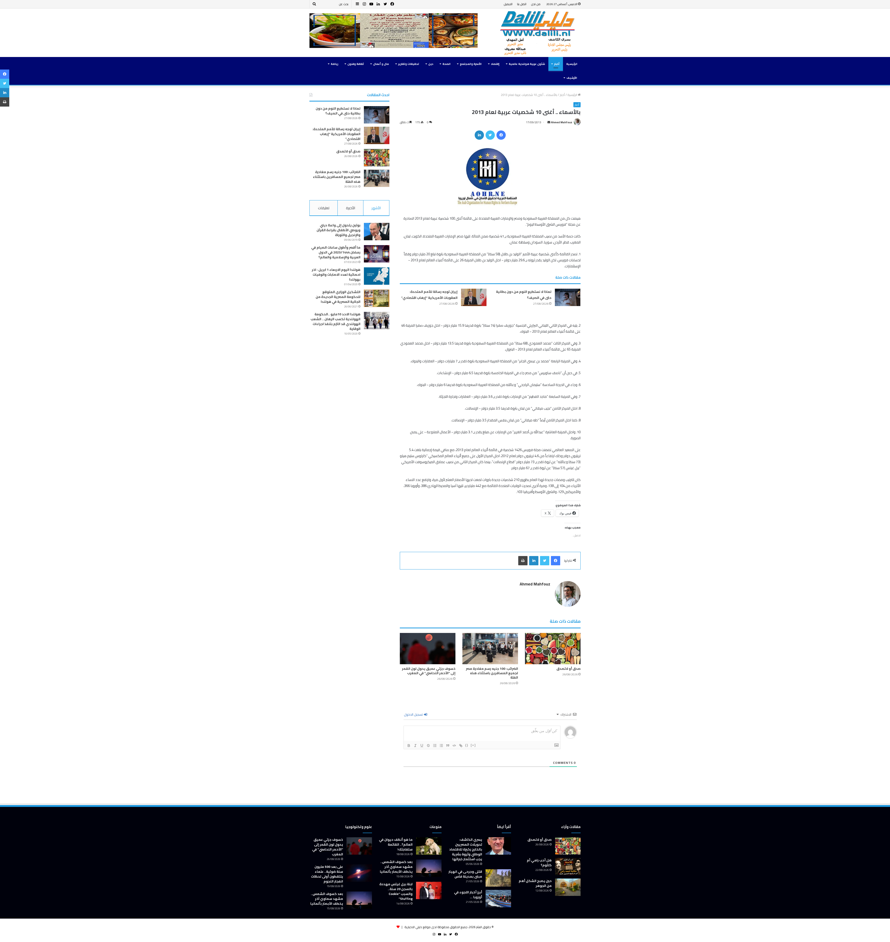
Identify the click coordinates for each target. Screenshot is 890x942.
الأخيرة (350, 208)
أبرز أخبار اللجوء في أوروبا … (468, 894)
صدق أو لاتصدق (568, 669)
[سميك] (409, 745)
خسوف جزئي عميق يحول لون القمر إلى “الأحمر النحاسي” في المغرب (428, 671)
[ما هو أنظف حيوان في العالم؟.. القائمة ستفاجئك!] (429, 846)
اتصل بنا (521, 4)
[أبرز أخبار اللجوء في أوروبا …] (498, 898)
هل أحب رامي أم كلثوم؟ (539, 862)
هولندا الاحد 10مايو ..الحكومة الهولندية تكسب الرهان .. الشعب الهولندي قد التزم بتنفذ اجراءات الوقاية (335, 321)
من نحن (535, 4)
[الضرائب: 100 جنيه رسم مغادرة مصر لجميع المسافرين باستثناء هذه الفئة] (490, 648)
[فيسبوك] (501, 135)
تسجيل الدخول (413, 714)
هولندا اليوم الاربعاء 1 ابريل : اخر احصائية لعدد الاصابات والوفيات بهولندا (336, 274)
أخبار (556, 63)
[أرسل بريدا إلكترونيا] (548, 122)
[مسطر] (422, 745)
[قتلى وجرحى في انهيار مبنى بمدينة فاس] (498, 878)
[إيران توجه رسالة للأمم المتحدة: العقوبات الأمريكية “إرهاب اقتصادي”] (473, 297)
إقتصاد (495, 63)
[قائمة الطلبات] (435, 745)
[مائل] (415, 745)
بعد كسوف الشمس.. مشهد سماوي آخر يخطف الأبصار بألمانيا (396, 867)
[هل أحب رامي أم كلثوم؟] (568, 866)
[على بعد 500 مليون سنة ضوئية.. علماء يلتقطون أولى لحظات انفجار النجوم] (359, 873)
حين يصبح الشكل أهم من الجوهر (535, 883)
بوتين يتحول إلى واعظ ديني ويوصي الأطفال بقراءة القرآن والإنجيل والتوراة (338, 230)
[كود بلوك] (454, 745)
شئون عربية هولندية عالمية (527, 63)
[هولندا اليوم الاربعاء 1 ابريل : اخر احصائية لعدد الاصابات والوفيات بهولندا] (376, 276)
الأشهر (376, 208)
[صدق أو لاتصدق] (553, 648)
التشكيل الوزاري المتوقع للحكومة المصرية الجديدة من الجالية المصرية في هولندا (338, 297)
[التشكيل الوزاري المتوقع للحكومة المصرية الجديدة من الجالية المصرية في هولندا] (376, 298)
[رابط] (461, 745)
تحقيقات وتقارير (408, 63)
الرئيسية (571, 63)
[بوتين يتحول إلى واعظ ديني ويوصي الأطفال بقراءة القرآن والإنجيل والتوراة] (376, 231)
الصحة (446, 63)
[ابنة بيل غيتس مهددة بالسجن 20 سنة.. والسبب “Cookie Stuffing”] (429, 890)
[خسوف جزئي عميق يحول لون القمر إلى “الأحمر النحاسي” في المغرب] (427, 648)
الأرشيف (571, 77)
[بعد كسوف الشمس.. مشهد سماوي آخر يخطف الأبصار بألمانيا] (429, 868)
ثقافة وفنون (355, 63)
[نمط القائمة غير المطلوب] (441, 745)
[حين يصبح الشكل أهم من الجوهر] (568, 887)
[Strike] (428, 745)
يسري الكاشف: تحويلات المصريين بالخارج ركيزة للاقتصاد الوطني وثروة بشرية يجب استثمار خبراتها (465, 849)
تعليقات (323, 208)
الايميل (508, 4)
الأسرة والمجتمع (471, 63)
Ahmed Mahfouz (561, 122)
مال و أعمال (381, 63)
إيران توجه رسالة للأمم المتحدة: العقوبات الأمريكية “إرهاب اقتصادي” (429, 295)
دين (430, 63)
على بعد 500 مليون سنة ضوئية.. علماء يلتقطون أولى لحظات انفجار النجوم (327, 874)
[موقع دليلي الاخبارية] (538, 33)
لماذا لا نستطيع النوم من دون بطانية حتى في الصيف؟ (338, 110)
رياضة (334, 63)
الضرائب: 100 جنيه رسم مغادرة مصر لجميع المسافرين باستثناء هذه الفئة (492, 673)
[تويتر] (490, 135)
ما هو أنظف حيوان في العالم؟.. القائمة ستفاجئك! (396, 844)
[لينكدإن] (479, 135)
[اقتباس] (448, 745)
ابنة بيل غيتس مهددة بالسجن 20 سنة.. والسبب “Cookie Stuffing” (396, 891)
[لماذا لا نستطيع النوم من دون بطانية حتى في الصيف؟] (567, 297)
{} (466, 745)
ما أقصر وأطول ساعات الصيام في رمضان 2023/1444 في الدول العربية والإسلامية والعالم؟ (335, 252)
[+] (473, 745)
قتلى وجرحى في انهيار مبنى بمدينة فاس (465, 874)
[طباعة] (523, 560)
